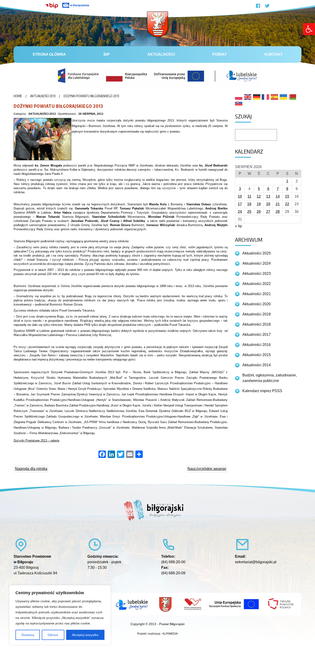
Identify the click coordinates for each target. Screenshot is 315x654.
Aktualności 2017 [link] (256, 334)
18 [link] (249, 204)
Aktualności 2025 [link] (256, 253)
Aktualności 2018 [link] (256, 324)
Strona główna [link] (49, 54)
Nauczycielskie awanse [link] (206, 469)
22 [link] (287, 204)
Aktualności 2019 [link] (256, 314)
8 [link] (287, 189)
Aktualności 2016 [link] (256, 345)
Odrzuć (53, 635)
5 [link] (259, 189)
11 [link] (249, 196)
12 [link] (259, 196)
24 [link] (240, 212)
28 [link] (278, 212)
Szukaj (290, 135)
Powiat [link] (219, 54)
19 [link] (259, 204)
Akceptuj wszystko (85, 635)
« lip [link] (238, 226)
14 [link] (278, 196)
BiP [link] (107, 54)
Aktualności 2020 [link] (256, 304)
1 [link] (287, 181)
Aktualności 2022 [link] (256, 284)
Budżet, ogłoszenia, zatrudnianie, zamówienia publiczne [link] (269, 378)
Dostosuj (27, 635)
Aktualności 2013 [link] (42, 96)
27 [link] (268, 212)
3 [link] (240, 189)
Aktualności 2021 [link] (256, 294)
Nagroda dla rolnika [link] (31, 469)
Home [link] (18, 96)
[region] (60, 615)
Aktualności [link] (161, 54)
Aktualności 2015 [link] (256, 355)
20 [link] (268, 204)
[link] (309, 29)
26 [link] (259, 212)
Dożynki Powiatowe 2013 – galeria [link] (36, 440)
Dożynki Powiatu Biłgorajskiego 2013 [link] (91, 96)
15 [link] (287, 196)
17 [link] (240, 204)
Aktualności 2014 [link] (256, 365)
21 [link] (278, 204)
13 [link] (268, 196)
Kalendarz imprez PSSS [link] (262, 391)
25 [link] (249, 212)
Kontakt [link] (273, 54)
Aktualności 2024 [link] (256, 263)
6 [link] (268, 189)
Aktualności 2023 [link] (256, 274)
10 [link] (240, 196)
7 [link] (278, 189)
